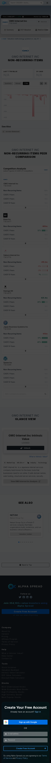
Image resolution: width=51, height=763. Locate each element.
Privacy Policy (22, 758)
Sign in (38, 712)
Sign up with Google (28, 722)
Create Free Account (25, 748)
